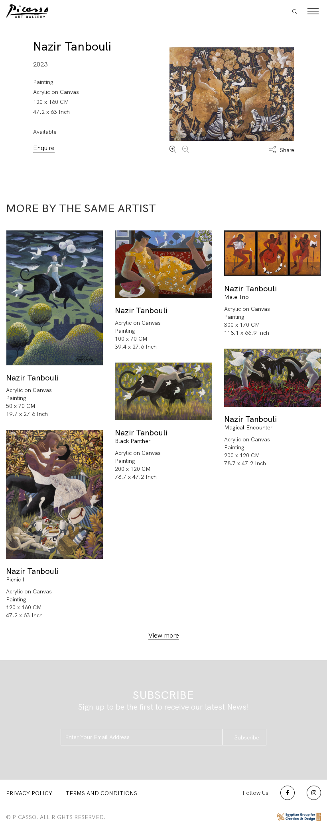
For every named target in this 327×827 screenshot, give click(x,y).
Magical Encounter (248, 427)
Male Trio (236, 296)
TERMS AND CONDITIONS (101, 793)
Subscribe (246, 737)
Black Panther (132, 441)
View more (163, 635)
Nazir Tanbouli (72, 46)
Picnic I (15, 579)
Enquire (44, 148)
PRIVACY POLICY (29, 793)
